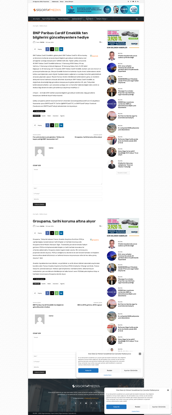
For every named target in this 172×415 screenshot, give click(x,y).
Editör (42, 42)
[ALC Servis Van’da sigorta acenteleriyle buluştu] (112, 116)
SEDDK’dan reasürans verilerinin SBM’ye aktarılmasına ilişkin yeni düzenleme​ (127, 104)
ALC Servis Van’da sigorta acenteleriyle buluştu (127, 117)
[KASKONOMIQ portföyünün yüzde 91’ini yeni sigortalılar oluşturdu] (112, 80)
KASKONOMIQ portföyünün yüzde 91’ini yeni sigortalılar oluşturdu (128, 80)
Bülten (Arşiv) (43, 26)
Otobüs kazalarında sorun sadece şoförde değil (127, 56)
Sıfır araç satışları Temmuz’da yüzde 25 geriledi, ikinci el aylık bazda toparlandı (128, 68)
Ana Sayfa (35, 26)
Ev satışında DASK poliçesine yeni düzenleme (128, 129)
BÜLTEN (120, 53)
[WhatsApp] (57, 49)
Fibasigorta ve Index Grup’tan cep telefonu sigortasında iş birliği (126, 92)
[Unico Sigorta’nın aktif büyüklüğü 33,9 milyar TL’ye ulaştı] (112, 152)
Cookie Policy (136, 411)
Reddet (137, 407)
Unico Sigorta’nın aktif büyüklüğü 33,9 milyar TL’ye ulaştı (128, 153)
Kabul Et (116, 407)
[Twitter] (128, 1)
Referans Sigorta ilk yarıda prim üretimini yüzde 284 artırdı (128, 141)
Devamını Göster (122, 173)
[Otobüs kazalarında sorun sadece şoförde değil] (112, 55)
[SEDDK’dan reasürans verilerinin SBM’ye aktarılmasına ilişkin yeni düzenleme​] (112, 104)
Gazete (43, 116)
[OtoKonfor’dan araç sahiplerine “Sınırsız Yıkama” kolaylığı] (112, 164)
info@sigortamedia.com (91, 398)
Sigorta (62, 116)
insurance (55, 116)
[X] (52, 49)
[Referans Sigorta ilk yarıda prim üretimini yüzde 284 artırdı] (112, 140)
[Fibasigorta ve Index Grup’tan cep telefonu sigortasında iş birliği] (112, 92)
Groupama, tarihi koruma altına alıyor (88, 137)
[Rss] (138, 1)
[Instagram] (135, 1)
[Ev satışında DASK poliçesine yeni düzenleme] (112, 128)
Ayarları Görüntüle (159, 407)
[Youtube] (133, 1)
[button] (168, 390)
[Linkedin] (61, 49)
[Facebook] (131, 1)
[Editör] (34, 42)
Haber (49, 116)
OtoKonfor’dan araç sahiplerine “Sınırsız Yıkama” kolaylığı (125, 165)
